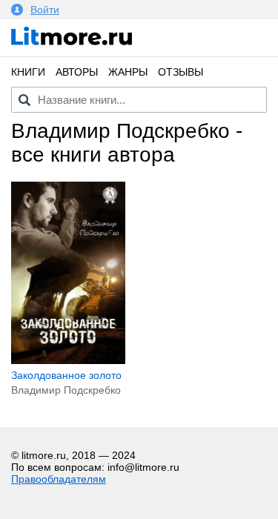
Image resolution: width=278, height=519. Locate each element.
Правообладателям (58, 479)
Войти (44, 10)
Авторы (77, 72)
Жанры (128, 72)
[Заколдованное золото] (68, 360)
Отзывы (180, 72)
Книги (28, 72)
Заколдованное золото (66, 375)
